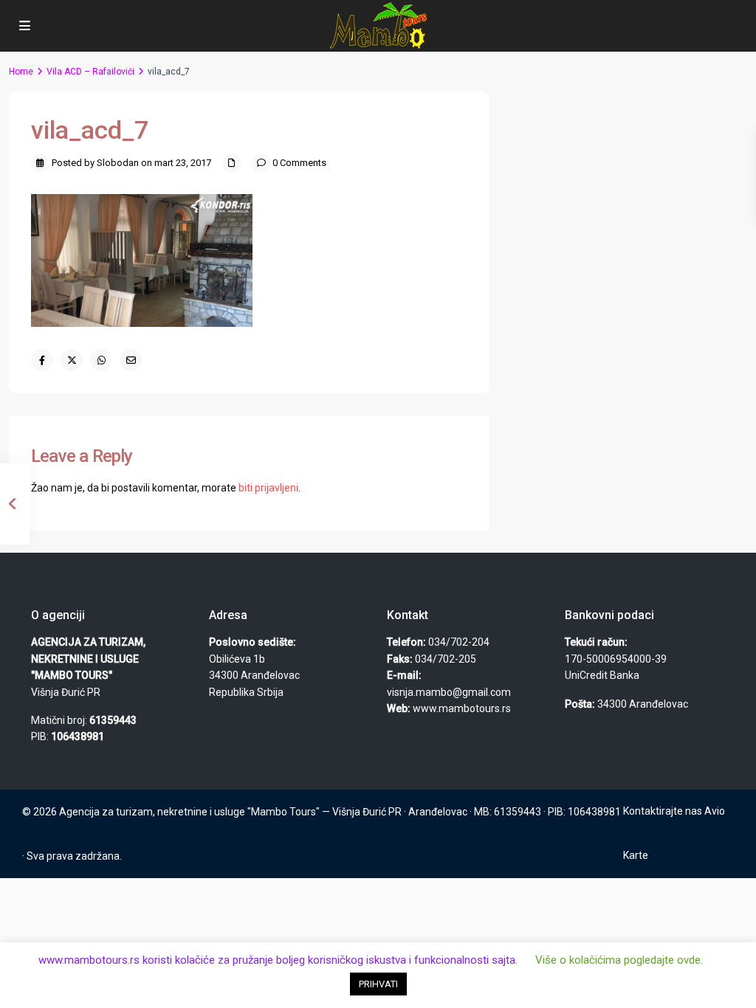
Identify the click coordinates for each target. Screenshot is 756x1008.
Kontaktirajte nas (662, 811)
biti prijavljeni (268, 488)
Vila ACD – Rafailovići (90, 71)
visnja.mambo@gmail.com (449, 692)
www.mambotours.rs (462, 708)
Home (21, 71)
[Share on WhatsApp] (101, 360)
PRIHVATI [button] (378, 984)
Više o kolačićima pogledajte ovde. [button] (619, 960)
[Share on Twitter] (72, 360)
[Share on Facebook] (42, 360)
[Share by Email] (131, 360)
